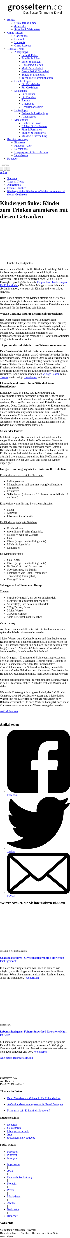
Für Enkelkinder (31, 84)
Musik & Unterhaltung (34, 135)
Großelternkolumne (25, 22)
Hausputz (19, 42)
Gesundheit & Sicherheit (35, 71)
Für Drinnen (29, 93)
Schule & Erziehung (33, 74)
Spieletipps (20, 90)
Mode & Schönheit (32, 68)
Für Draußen (29, 97)
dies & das (20, 26)
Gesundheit (20, 39)
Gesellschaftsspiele (32, 106)
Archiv (11, 1202)
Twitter (11, 851)
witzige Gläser (51, 373)
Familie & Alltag (31, 58)
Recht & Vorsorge (17, 139)
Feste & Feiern (30, 55)
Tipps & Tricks (15, 48)
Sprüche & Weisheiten (27, 29)
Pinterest (12, 1154)
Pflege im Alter (22, 145)
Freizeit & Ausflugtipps (35, 113)
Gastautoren (14, 1127)
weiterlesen (32, 977)
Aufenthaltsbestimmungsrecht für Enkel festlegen (35, 1104)
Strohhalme (30, 377)
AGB (10, 1170)
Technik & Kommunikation (37, 77)
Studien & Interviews (34, 132)
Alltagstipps (21, 51)
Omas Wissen (15, 32)
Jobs (9, 1134)
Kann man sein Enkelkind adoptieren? (28, 1110)
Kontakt (11, 1183)
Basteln (26, 100)
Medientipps (21, 119)
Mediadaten (13, 1196)
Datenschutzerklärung (19, 1177)
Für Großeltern (30, 87)
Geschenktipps (22, 81)
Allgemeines (29, 116)
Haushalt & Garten (32, 64)
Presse (10, 1190)
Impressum (13, 1164)
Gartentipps (20, 35)
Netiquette (13, 1209)
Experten (12, 1124)
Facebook (12, 794)
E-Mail (11, 896)
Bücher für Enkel (31, 123)
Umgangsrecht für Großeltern (31, 152)
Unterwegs (28, 103)
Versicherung (21, 155)
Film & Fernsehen (32, 129)
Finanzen (19, 142)
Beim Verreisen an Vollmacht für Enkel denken (33, 1098)
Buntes (11, 19)
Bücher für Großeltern (34, 126)
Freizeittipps (21, 110)
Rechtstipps (20, 148)
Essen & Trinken (31, 61)
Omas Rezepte (22, 45)
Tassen (4, 377)
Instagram (12, 1158)
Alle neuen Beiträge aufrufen (16, 1057)
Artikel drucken (9, 711)
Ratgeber (12, 158)
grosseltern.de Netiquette (21, 1137)
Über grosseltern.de (18, 1131)
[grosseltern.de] (35, 9)
